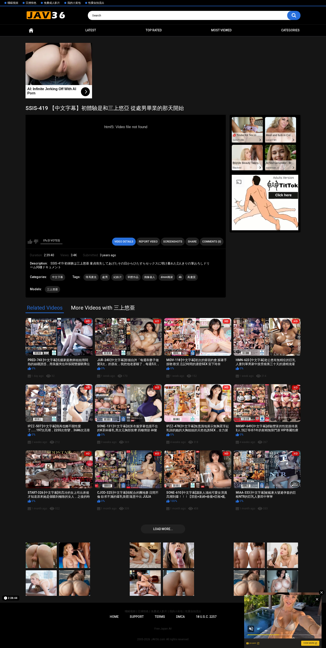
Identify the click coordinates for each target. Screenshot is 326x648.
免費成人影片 (52, 2)
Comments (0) (211, 241)
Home (31, 30)
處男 (105, 277)
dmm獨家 (167, 277)
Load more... (163, 529)
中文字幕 (57, 277)
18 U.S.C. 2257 (206, 616)
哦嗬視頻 (13, 2)
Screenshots (172, 241)
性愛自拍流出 (96, 2)
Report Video (148, 241)
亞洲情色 (31, 2)
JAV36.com (158, 639)
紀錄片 (118, 277)
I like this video (30, 241)
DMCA (180, 616)
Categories (290, 30)
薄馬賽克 (91, 277)
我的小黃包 (74, 2)
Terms (160, 616)
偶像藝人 (149, 277)
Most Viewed (221, 30)
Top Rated (154, 30)
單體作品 (133, 277)
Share (192, 241)
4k (180, 277)
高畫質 (191, 277)
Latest (90, 30)
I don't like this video (35, 241)
